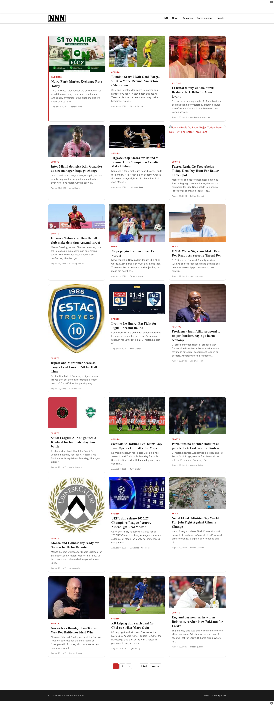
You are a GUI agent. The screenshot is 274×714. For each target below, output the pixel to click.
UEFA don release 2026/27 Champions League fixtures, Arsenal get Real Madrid (131, 522)
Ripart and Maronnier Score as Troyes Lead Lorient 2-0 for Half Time (74, 367)
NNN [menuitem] (165, 18)
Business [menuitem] (188, 18)
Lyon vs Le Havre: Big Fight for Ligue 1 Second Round (133, 325)
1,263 (144, 666)
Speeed (222, 695)
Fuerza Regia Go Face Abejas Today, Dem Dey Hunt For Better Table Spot (195, 170)
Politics (176, 83)
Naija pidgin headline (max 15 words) (132, 253)
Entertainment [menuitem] (204, 18)
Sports (115, 72)
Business (56, 77)
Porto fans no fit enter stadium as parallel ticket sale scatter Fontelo (195, 445)
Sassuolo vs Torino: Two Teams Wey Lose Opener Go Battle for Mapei (136, 445)
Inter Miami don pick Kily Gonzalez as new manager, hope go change (76, 168)
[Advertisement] (137, 6)
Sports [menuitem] (220, 18)
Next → (155, 666)
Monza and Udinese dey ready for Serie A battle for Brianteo (75, 544)
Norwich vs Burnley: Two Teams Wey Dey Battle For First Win (73, 630)
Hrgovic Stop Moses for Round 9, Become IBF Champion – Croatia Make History (135, 162)
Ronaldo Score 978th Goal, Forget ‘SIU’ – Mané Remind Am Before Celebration (135, 81)
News (114, 246)
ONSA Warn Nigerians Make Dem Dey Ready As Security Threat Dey (196, 253)
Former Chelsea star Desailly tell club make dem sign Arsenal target (75, 240)
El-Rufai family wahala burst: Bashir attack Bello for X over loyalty (193, 92)
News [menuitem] (175, 18)
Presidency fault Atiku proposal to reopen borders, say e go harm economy (196, 335)
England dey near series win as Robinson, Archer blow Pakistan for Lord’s (197, 621)
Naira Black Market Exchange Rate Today (76, 83)
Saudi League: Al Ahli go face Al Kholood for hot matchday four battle (74, 442)
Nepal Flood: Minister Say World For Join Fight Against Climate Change (195, 522)
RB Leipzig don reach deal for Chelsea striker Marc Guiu (132, 625)
